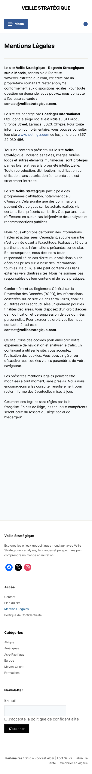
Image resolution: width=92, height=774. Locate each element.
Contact (9, 597)
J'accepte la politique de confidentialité (43, 719)
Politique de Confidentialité (23, 615)
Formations (11, 672)
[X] (18, 567)
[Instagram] (27, 567)
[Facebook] (9, 567)
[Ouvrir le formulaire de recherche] (85, 24)
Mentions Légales (16, 609)
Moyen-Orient (14, 666)
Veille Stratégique (46, 8)
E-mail (10, 700)
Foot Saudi (64, 758)
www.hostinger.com (33, 134)
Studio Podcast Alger (39, 758)
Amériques (11, 648)
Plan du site (12, 603)
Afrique (9, 642)
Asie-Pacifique (14, 654)
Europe (9, 660)
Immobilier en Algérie (73, 763)
